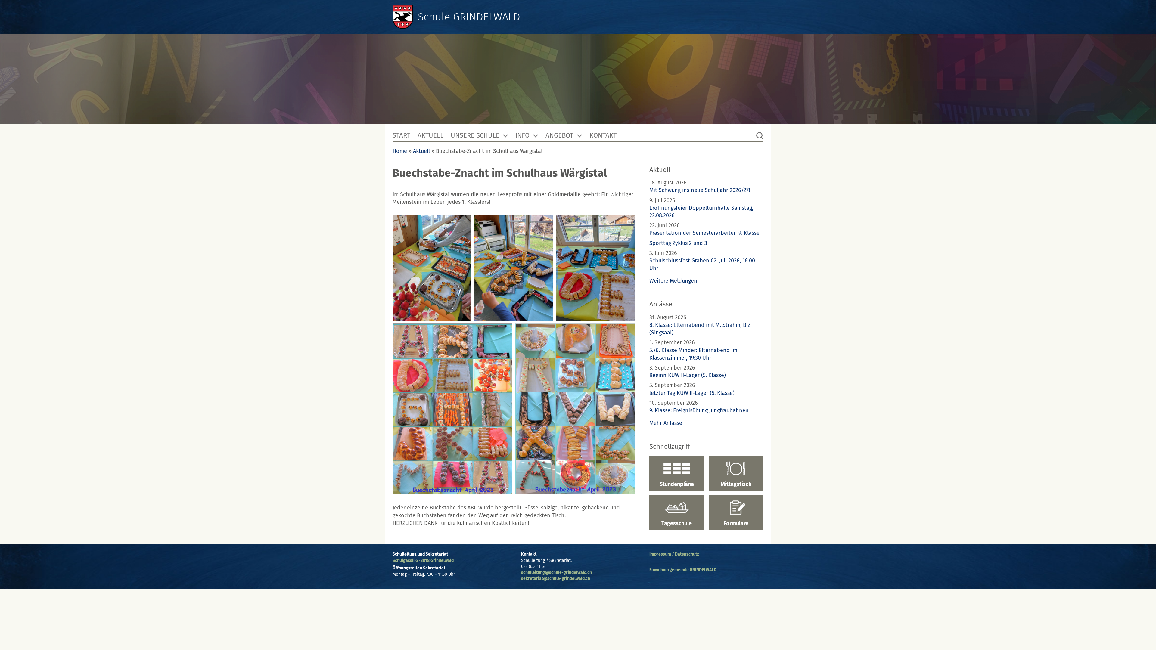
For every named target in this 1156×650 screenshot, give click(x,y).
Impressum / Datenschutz (674, 554)
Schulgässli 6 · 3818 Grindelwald (423, 560)
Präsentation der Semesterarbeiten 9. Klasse (704, 233)
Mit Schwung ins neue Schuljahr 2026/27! (699, 190)
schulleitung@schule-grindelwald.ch (556, 572)
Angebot (559, 135)
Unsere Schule (475, 135)
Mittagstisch (736, 484)
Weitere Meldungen (673, 280)
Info (522, 135)
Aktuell (430, 135)
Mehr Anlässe (665, 423)
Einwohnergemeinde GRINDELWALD (682, 569)
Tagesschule (676, 523)
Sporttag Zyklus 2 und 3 (678, 243)
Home (400, 151)
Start (401, 135)
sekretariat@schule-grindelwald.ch (555, 578)
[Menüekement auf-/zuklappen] (505, 135)
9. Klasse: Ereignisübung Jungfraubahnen (699, 410)
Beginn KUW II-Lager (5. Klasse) (687, 375)
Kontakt (603, 135)
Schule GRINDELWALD (469, 16)
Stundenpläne (677, 484)
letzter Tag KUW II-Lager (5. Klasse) (692, 393)
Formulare (736, 523)
